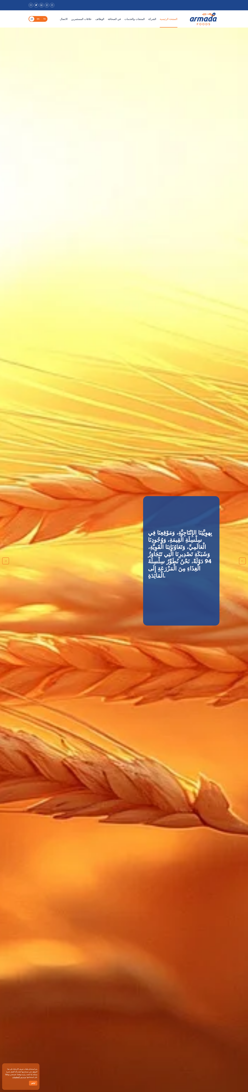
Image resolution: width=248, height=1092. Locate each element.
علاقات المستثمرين (81, 18)
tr (44, 19)
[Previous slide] (242, 560)
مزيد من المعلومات (19, 1077)
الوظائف (99, 18)
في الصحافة (114, 18)
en (38, 19)
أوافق (33, 1083)
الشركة (152, 18)
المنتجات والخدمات (134, 18)
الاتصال (64, 18)
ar (32, 19)
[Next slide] (5, 560)
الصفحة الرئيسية (168, 18)
